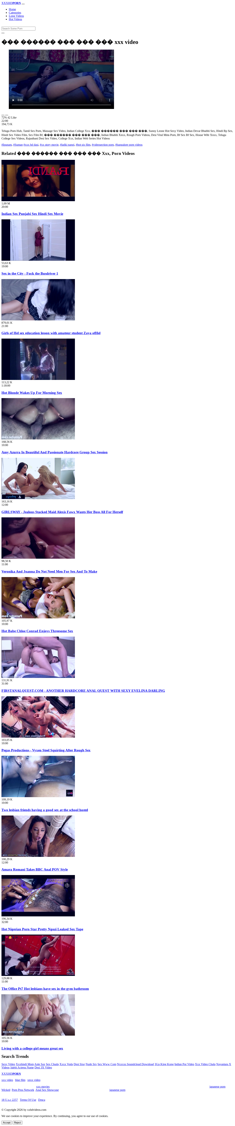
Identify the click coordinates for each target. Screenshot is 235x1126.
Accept (6, 1122)
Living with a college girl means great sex (32, 1048)
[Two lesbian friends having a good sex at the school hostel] (38, 796)
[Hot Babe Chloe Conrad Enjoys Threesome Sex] (38, 617)
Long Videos (16, 15)
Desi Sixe (79, 1064)
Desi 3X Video (43, 1067)
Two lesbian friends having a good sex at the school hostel (44, 810)
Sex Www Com (106, 1064)
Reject (17, 1122)
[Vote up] (2, 115)
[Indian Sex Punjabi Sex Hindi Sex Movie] (38, 200)
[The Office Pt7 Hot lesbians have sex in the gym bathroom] (38, 974)
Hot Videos (15, 19)
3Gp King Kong (164, 1064)
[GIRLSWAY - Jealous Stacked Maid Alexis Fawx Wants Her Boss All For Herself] (38, 498)
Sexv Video (8, 1064)
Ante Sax (39, 1064)
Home (12, 9)
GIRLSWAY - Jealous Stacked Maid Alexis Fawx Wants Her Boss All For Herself (62, 512)
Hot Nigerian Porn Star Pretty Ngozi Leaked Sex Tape (42, 929)
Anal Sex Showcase (47, 1089)
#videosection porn (103, 144)
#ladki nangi (67, 144)
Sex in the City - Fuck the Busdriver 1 (29, 273)
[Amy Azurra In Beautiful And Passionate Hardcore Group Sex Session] (38, 438)
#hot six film (83, 144)
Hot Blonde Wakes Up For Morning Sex (31, 393)
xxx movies (43, 1086)
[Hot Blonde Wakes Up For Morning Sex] (38, 378)
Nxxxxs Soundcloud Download (135, 1064)
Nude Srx (91, 1064)
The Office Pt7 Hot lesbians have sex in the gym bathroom (45, 989)
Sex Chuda (52, 1064)
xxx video (7, 1080)
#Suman (18, 144)
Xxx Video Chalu (205, 1064)
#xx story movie (49, 144)
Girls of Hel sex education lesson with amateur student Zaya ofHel (50, 333)
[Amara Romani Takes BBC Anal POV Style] (38, 855)
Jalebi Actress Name (22, 1067)
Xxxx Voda (66, 1064)
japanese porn (217, 1086)
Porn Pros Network (23, 1089)
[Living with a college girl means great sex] (38, 1034)
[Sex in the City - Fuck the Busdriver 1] (38, 259)
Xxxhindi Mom (25, 1064)
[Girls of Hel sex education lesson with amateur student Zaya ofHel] (38, 319)
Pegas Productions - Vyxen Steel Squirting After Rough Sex (46, 750)
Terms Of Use (28, 1099)
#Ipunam (6, 144)
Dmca (41, 1099)
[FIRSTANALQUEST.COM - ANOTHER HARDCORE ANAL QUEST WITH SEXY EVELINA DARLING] (38, 676)
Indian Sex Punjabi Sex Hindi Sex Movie (32, 214)
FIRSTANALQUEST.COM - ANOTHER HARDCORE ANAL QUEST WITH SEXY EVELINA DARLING (83, 691)
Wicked (5, 1089)
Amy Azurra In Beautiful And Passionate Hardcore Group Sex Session (54, 452)
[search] (2, 33)
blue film (20, 1080)
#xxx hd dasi (31, 144)
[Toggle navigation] (23, 4)
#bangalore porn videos (128, 144)
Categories (15, 12)
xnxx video (33, 1080)
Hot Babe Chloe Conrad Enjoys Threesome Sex (37, 631)
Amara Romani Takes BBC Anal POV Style (34, 869)
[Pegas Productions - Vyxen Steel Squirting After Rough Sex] (38, 736)
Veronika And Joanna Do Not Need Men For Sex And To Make (49, 571)
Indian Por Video (184, 1064)
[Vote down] (6, 115)
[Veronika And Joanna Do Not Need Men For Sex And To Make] (38, 557)
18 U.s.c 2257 (9, 1099)
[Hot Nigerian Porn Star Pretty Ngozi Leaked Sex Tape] (38, 915)
